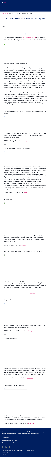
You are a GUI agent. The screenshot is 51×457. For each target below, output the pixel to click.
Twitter (25, 192)
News (6, 13)
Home (3, 13)
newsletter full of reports (29, 37)
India (6, 22)
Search (43, 8)
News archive (5, 437)
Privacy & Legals (6, 452)
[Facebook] (3, 447)
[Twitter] (7, 447)
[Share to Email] (8, 29)
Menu (47, 8)
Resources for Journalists (8, 443)
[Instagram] (10, 447)
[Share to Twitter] (5, 29)
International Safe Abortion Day (10, 440)
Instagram (26, 141)
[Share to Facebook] (3, 29)
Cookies (4, 454)
